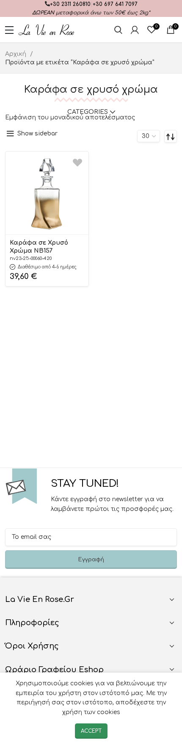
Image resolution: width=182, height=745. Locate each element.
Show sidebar (37, 133)
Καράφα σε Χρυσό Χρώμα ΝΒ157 (39, 247)
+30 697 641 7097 (115, 4)
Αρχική (16, 54)
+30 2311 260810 (70, 4)
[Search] (118, 29)
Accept (91, 731)
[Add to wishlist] (77, 162)
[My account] (135, 29)
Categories (87, 112)
